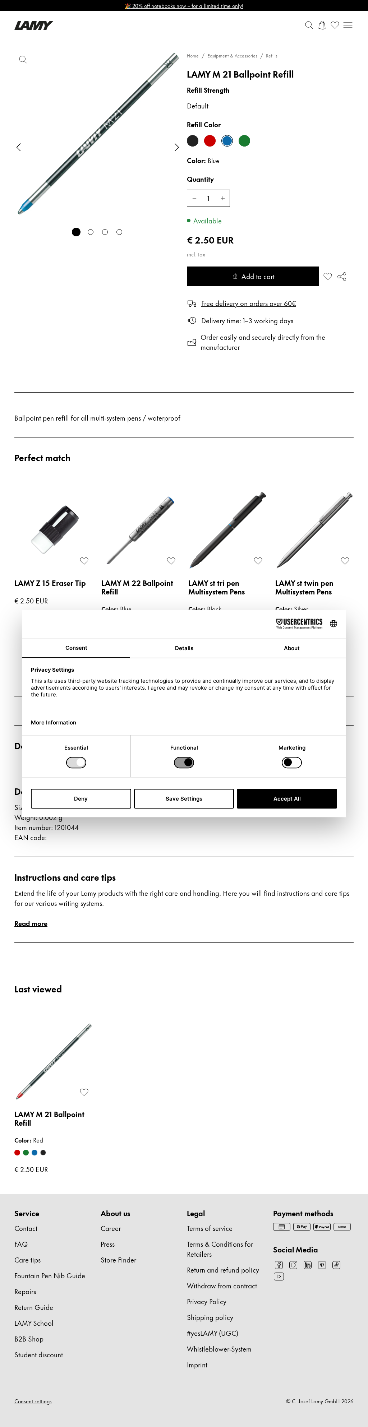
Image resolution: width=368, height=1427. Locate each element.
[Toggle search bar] (309, 25)
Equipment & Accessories (232, 55)
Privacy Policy (206, 1301)
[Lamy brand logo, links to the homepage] (34, 25)
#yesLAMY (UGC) (212, 1333)
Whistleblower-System (219, 1348)
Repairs (25, 1291)
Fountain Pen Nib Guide (49, 1275)
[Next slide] (176, 147)
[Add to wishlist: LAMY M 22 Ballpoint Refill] (171, 561)
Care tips (27, 1259)
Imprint (197, 1364)
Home (193, 55)
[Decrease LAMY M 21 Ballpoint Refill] (194, 198)
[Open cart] (322, 25)
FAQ (21, 1243)
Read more (30, 923)
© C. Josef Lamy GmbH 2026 (320, 1401)
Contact (25, 1228)
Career (111, 1228)
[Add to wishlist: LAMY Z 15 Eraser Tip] (84, 561)
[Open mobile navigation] (348, 25)
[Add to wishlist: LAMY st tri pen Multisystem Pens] (258, 561)
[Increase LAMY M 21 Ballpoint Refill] (223, 198)
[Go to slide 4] (119, 232)
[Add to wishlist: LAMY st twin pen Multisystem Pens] (345, 561)
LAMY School (34, 1322)
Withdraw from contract (222, 1285)
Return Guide (33, 1307)
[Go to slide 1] (76, 232)
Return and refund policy (223, 1269)
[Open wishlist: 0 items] (335, 25)
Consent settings (33, 1401)
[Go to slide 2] (90, 232)
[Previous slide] (18, 147)
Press (108, 1243)
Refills (271, 55)
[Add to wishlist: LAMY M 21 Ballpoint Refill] (328, 276)
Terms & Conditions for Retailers (220, 1248)
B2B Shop (28, 1338)
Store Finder (118, 1259)
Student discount (38, 1354)
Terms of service (210, 1228)
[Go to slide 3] (105, 232)
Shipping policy (210, 1317)
